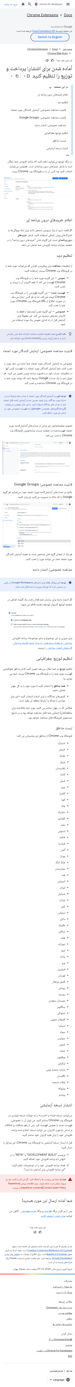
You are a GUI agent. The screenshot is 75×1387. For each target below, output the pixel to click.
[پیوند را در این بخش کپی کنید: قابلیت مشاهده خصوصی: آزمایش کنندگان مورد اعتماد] (68, 356)
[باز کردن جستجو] (30, 4)
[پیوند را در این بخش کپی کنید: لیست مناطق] (52, 728)
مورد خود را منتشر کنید (53, 1216)
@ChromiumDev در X (60, 1339)
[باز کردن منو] (68, 4)
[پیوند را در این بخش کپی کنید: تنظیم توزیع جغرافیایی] (32, 659)
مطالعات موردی (65, 1313)
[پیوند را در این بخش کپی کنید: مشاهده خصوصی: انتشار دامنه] (29, 570)
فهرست (48, 1211)
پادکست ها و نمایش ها (62, 1324)
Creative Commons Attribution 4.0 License (49, 1250)
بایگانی (69, 1318)
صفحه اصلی (67, 49)
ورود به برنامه (10, 4)
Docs (68, 15)
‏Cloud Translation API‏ (43, 30)
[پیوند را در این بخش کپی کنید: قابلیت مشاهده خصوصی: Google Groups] (10, 485)
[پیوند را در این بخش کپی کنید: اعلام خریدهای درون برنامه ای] (22, 220)
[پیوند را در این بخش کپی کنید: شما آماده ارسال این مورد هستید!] (18, 1201)
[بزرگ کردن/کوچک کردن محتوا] (50, 88)
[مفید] (52, 60)
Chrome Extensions (42, 15)
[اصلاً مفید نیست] (47, 60)
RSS (70, 1356)
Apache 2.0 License (56, 1254)
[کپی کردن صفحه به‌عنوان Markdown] (17, 76)
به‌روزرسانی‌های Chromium (59, 1307)
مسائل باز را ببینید (64, 1292)
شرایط (69, 1370)
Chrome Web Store (57, 53)
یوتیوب (68, 1345)
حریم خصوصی (28, 1211)
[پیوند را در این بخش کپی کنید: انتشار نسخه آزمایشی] (36, 1105)
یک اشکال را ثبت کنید (62, 1286)
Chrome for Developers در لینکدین (54, 1350)
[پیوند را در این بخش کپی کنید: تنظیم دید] (53, 256)
